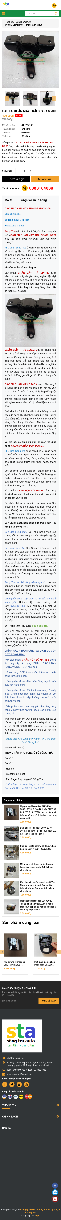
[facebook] (4, 1084)
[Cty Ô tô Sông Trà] (6, 5)
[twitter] (12, 1084)
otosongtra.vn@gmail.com (19, 1074)
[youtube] (26, 1084)
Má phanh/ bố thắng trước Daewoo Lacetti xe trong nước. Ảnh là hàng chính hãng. (36, 867)
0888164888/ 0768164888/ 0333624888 (26, 1070)
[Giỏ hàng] (54, 5)
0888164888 (41, 188)
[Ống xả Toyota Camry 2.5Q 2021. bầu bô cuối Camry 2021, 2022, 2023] (11, 852)
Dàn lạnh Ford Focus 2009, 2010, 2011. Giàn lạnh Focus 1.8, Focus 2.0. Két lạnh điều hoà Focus (38, 831)
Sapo (37, 1215)
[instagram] (19, 1084)
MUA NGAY (44, 179)
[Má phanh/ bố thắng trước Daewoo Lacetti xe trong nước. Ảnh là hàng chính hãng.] (11, 870)
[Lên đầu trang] (47, 852)
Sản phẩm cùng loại (20, 922)
